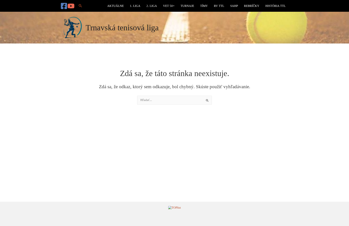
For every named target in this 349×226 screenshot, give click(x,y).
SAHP (234, 5)
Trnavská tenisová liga (122, 27)
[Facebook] (63, 6)
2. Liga (151, 5)
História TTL (275, 5)
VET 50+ (168, 5)
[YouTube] (71, 6)
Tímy (204, 5)
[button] (80, 5)
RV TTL (219, 5)
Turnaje (187, 5)
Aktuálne (115, 5)
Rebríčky (251, 5)
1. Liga (135, 5)
